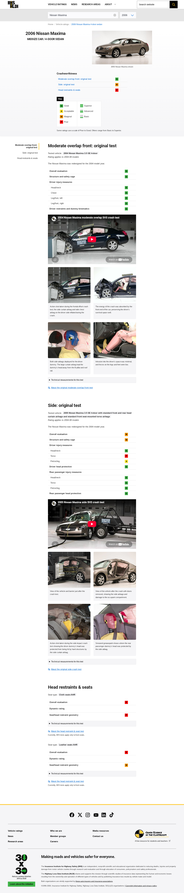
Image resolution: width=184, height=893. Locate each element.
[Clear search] (115, 15)
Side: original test (66, 84)
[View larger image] (69, 285)
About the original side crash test (66, 669)
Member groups (58, 836)
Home (50, 24)
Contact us (98, 836)
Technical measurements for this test (67, 380)
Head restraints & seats (69, 90)
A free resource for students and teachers (151, 841)
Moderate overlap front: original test (74, 79)
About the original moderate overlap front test (72, 388)
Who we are (56, 831)
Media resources (101, 831)
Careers (54, 841)
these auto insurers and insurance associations (94, 881)
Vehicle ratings (57, 4)
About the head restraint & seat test (67, 731)
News (74, 4)
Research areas (91, 4)
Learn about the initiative (21, 884)
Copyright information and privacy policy (141, 886)
